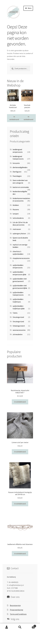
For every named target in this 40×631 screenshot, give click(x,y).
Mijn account (6, 627)
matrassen (17, 229)
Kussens (16, 209)
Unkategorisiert (19, 326)
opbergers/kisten (19, 233)
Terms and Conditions (18, 614)
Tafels (15, 313)
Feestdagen (17, 176)
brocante (16, 163)
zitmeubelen (17, 334)
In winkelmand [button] (14, 118)
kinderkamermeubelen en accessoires (21, 199)
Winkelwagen (31, 625)
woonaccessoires (19, 330)
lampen (16, 214)
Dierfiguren (17, 172)
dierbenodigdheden (20, 167)
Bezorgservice (15, 605)
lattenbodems (18, 218)
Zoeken (20, 627)
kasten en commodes (21, 187)
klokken (16, 205)
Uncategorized (18, 317)
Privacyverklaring (16, 610)
